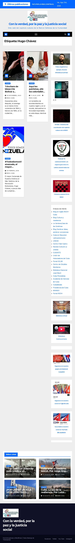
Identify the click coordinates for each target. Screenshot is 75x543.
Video (8, 466)
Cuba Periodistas (59, 276)
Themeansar (7, 539)
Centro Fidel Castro (60, 244)
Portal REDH (57, 293)
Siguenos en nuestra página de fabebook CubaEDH (61, 369)
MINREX (56, 291)
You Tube (61, 539)
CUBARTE (57, 253)
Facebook (48, 539)
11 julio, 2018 (36, 95)
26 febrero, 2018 (13, 170)
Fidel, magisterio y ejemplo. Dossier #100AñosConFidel (61, 69)
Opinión (7, 83)
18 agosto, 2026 (14, 474)
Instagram (69, 539)
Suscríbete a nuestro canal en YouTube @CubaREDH (61, 429)
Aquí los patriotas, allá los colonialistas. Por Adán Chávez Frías (37, 91)
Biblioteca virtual (61, 316)
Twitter (54, 539)
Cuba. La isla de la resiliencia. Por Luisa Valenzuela (52, 492)
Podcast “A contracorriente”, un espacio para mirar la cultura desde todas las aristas (61, 164)
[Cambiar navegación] (36, 34)
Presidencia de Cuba (60, 288)
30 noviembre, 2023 (14, 95)
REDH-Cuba (11, 98)
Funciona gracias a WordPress (12, 538)
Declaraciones (11, 487)
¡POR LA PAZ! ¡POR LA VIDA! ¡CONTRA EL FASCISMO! (18, 492)
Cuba (43, 466)
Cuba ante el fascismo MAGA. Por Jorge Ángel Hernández (54, 471)
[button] (65, 34)
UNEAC (56, 241)
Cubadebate (57, 285)
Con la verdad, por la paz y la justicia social (37, 24)
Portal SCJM (58, 261)
